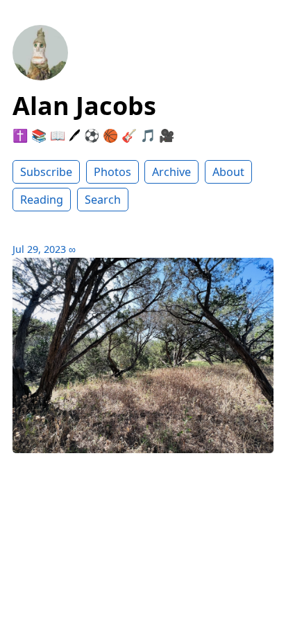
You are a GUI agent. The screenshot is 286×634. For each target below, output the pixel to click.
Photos (112, 171)
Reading (41, 199)
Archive (171, 171)
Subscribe (46, 171)
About (228, 171)
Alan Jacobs (84, 106)
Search (103, 199)
